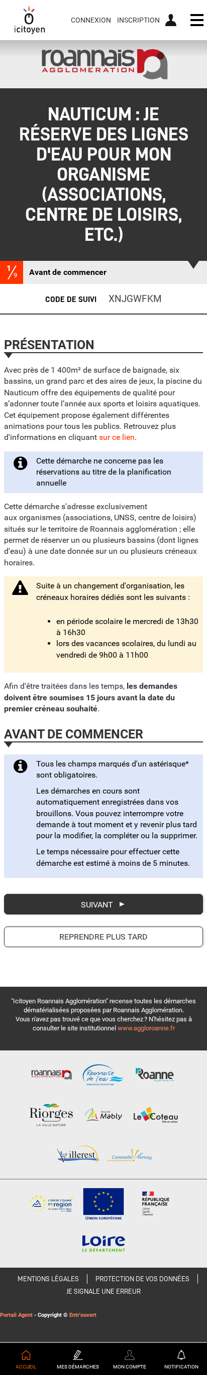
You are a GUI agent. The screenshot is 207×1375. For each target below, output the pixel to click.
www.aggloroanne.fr (146, 1028)
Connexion (91, 20)
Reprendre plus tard (103, 937)
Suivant (97, 904)
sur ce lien (117, 437)
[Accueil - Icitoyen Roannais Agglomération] (30, 20)
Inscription (138, 20)
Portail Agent (16, 1315)
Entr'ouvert (82, 1315)
